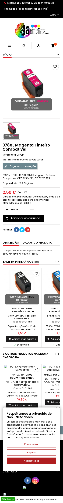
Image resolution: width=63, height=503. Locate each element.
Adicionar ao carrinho (22, 218)
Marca (7, 159)
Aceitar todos (31, 460)
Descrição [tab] (11, 243)
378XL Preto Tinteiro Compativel (22, 317)
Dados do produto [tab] (37, 243)
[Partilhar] (16, 229)
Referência (9, 154)
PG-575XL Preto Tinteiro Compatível (22, 383)
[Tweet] (22, 229)
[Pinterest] (27, 229)
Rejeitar (31, 452)
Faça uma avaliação (22, 166)
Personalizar (31, 444)
